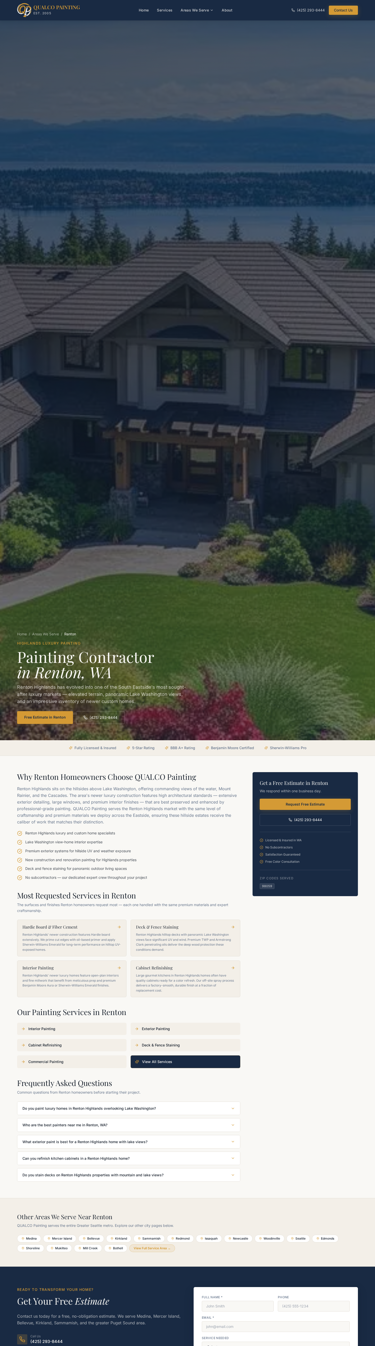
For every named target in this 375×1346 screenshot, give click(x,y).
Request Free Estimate (305, 804)
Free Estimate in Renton (45, 717)
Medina (31, 1238)
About (227, 10)
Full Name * (212, 1297)
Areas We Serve (195, 10)
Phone (283, 1297)
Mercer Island (62, 1238)
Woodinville (272, 1238)
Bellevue (93, 1238)
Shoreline (33, 1248)
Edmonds (327, 1238)
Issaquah (211, 1238)
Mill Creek (90, 1248)
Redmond (183, 1238)
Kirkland (121, 1238)
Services (164, 10)
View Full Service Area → (152, 1248)
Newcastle (240, 1238)
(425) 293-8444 (311, 10)
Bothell (118, 1248)
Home (144, 10)
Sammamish (151, 1238)
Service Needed (215, 1338)
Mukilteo (61, 1248)
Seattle (300, 1238)
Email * (208, 1317)
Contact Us (343, 10)
